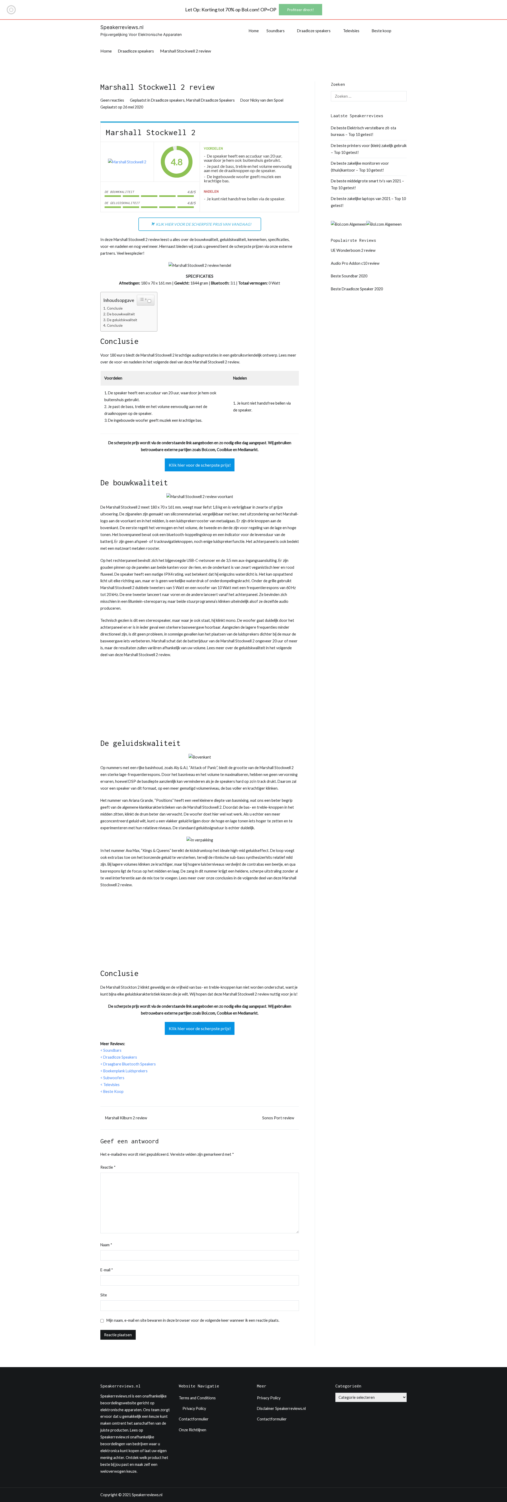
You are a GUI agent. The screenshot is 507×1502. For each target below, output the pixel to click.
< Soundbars (110, 1050)
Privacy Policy (194, 1408)
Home (254, 31)
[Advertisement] (199, 700)
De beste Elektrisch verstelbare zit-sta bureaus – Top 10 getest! (363, 131)
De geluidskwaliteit (122, 320)
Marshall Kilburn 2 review (126, 1118)
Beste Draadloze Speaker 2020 (357, 289)
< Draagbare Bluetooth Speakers (128, 1064)
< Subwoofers (112, 1077)
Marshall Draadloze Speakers (210, 100)
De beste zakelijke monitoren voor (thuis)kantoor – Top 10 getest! (360, 166)
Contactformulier (194, 1419)
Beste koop (381, 31)
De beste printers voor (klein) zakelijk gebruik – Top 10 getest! (369, 149)
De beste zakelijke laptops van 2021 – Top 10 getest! (368, 202)
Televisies (351, 31)
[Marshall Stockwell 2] (127, 161)
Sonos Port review (278, 1118)
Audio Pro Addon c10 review (355, 263)
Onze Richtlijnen (192, 1430)
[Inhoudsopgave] (143, 299)
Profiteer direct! (300, 9)
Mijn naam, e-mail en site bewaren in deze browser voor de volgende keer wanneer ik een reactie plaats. (192, 1320)
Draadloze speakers (314, 31)
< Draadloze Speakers (118, 1057)
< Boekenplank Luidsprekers (124, 1071)
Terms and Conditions (197, 1398)
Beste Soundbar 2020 (349, 276)
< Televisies (110, 1084)
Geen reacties (112, 100)
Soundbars (275, 31)
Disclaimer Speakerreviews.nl (281, 1408)
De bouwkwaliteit (121, 314)
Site (103, 1295)
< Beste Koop (112, 1091)
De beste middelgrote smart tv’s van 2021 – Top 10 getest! (367, 184)
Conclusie (115, 308)
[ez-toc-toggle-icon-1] (145, 300)
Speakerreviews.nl (121, 27)
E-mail (106, 1270)
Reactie (108, 1167)
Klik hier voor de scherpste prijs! (200, 464)
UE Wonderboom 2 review (353, 250)
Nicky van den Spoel (266, 100)
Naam (106, 1245)
